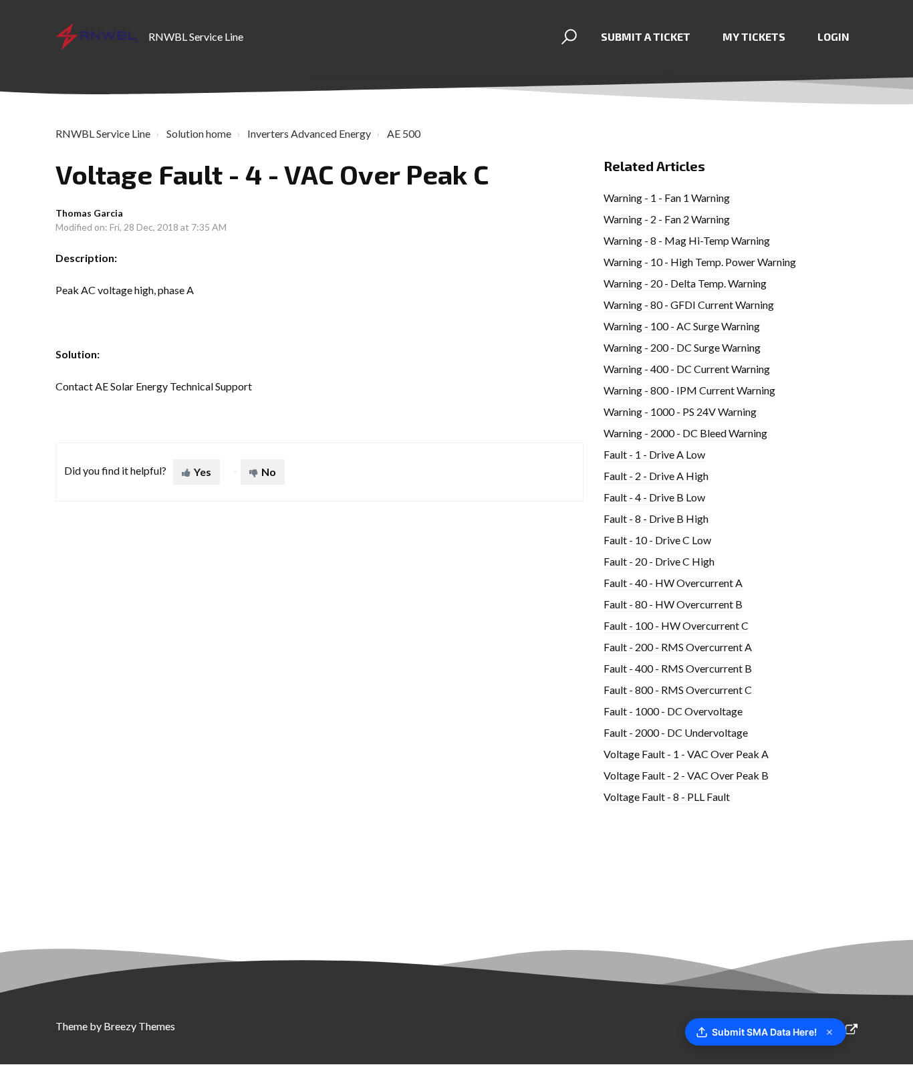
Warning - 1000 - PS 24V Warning (680, 411)
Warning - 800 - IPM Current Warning (689, 390)
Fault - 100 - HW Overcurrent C (676, 625)
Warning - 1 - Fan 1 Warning (667, 197)
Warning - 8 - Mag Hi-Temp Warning (687, 240)
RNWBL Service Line (102, 133)
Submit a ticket (645, 36)
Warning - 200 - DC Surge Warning (682, 347)
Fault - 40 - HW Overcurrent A (673, 582)
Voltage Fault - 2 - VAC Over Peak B (686, 775)
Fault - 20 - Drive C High (659, 561)
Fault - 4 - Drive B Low (654, 497)
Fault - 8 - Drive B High (656, 518)
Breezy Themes (139, 1026)
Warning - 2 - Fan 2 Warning (667, 219)
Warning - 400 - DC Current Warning (687, 368)
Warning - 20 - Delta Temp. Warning (685, 283)
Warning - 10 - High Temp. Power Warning (700, 261)
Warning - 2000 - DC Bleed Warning (685, 433)
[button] (567, 36)
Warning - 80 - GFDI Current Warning (689, 304)
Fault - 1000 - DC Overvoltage (673, 711)
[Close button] (829, 1032)
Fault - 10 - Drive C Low (657, 539)
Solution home (198, 133)
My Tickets (754, 36)
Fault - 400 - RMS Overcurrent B (678, 668)
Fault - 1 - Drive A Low (654, 454)
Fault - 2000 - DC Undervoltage (676, 732)
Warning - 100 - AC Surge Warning (682, 326)
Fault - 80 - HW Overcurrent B (673, 604)
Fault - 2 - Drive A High (656, 475)
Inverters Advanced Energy (309, 133)
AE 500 (403, 133)
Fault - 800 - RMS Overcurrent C (678, 689)
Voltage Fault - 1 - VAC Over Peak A (686, 753)
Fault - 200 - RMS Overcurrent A (678, 646)
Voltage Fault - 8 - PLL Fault (667, 796)
